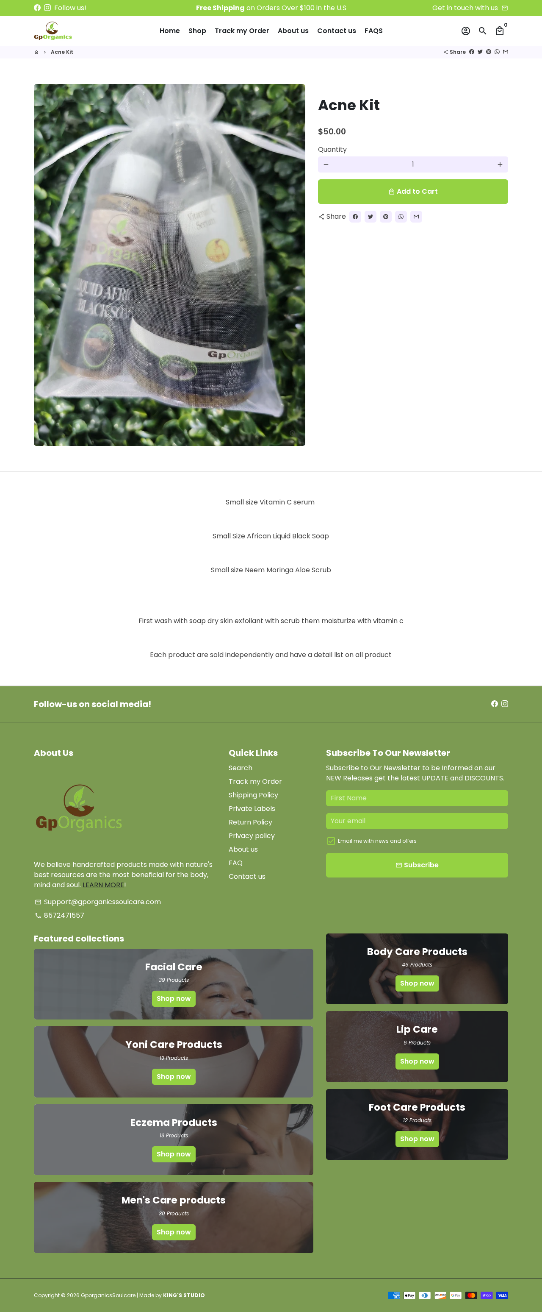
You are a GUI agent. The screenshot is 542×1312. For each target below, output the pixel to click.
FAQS (374, 31)
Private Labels (252, 808)
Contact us (336, 31)
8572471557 (59, 915)
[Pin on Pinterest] (488, 52)
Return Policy (250, 822)
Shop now (174, 998)
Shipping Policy (253, 795)
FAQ (236, 863)
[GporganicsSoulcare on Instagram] (47, 8)
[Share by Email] (505, 52)
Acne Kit (62, 52)
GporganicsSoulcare (108, 1295)
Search (240, 768)
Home (170, 31)
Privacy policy (252, 836)
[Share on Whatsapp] (497, 52)
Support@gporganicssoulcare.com (98, 902)
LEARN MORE (103, 885)
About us (293, 31)
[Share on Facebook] (471, 52)
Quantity (332, 149)
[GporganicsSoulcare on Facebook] (37, 8)
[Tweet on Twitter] (480, 52)
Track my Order (242, 31)
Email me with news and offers (377, 840)
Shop (197, 31)
